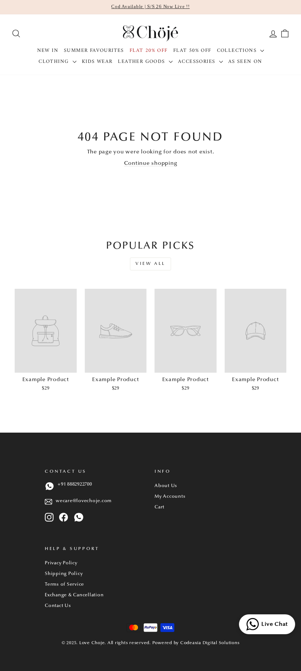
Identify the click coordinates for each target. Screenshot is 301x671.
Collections (238, 50)
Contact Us (58, 606)
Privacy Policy (61, 563)
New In (47, 50)
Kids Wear (97, 61)
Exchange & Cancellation (74, 595)
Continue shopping (150, 163)
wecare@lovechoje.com (84, 501)
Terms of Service (64, 584)
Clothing (55, 61)
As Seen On (245, 61)
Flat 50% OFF (192, 50)
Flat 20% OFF (149, 50)
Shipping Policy (64, 574)
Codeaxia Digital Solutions (210, 643)
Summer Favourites (94, 50)
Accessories (197, 61)
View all (150, 264)
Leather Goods (142, 61)
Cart (159, 507)
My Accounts (170, 496)
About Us (166, 486)
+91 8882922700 (75, 484)
